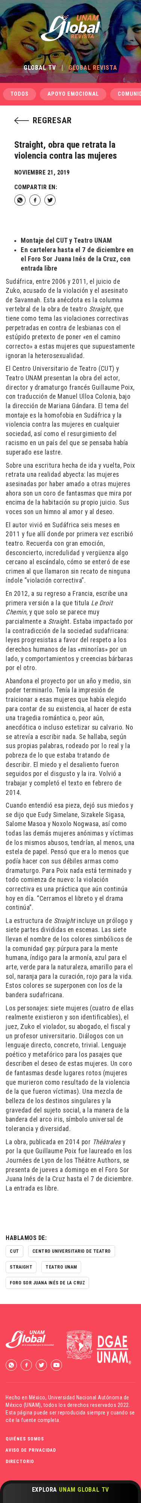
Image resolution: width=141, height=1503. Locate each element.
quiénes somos (25, 1439)
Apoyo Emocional (73, 94)
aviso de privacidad (31, 1450)
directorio (20, 1461)
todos (20, 94)
